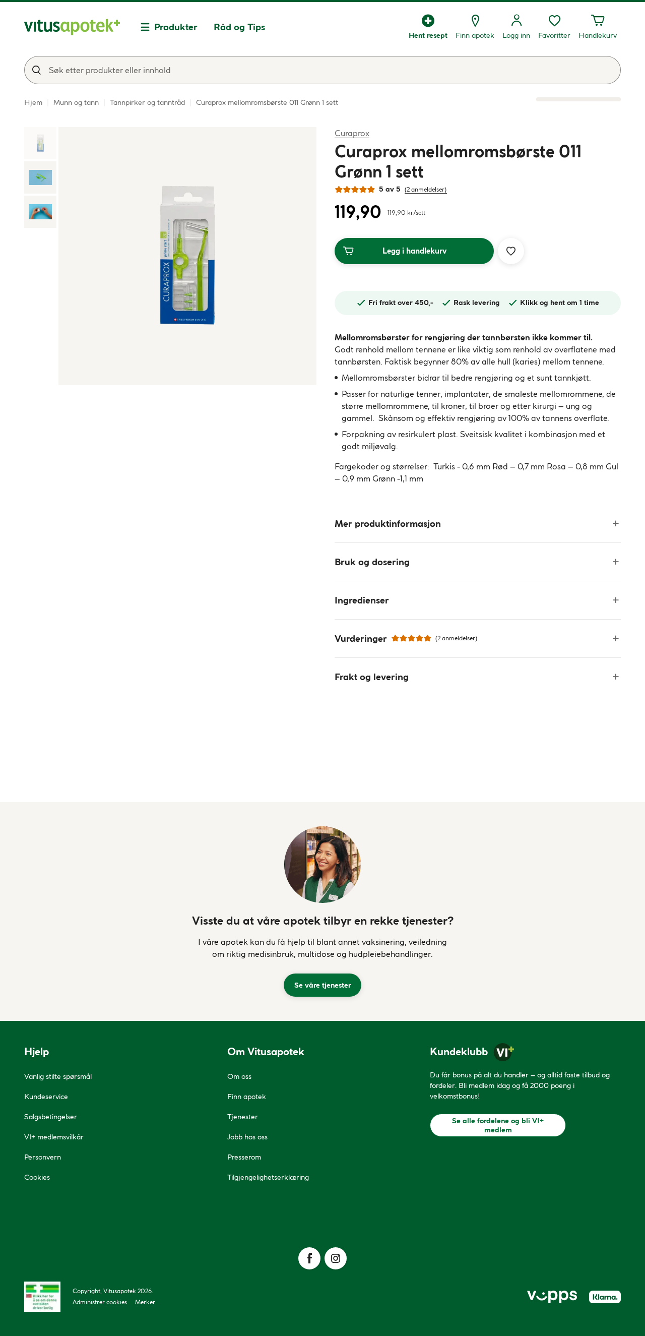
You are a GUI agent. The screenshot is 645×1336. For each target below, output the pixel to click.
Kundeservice (46, 1096)
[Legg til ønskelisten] (511, 251)
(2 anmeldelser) (426, 189)
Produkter (176, 27)
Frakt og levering (372, 677)
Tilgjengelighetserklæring (268, 1177)
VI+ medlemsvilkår (54, 1136)
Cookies (37, 1177)
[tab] (40, 143)
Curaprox (352, 133)
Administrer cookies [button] (100, 1302)
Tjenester (242, 1116)
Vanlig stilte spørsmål (58, 1076)
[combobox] (322, 70)
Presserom (244, 1157)
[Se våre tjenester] (322, 864)
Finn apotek (246, 1096)
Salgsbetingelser (50, 1116)
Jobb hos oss (247, 1136)
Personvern (42, 1157)
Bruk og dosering (372, 562)
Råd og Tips (239, 27)
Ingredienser (362, 600)
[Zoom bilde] (187, 256)
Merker (145, 1302)
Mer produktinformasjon (388, 523)
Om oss (239, 1076)
